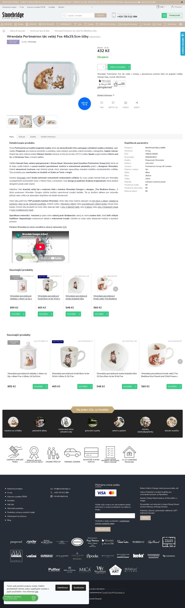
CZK (162, 7)
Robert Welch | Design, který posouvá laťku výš (159, 488)
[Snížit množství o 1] (106, 68)
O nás (22, 7)
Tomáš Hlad (107, 592)
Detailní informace (104, 95)
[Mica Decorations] (85, 570)
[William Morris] (168, 542)
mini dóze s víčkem (100, 201)
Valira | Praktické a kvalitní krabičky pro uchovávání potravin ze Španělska (156, 493)
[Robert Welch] (123, 542)
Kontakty (52, 7)
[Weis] (153, 556)
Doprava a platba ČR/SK (36, 7)
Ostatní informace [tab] (48, 137)
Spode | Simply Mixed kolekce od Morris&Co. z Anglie (158, 499)
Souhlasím (79, 587)
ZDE (65, 227)
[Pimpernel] (16, 542)
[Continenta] (168, 556)
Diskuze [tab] (22, 137)
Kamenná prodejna (9, 7)
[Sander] (31, 542)
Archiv (145, 518)
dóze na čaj (23, 204)
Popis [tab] (11, 137)
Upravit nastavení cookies (115, 589)
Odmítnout (62, 587)
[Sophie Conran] (62, 542)
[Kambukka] (46, 556)
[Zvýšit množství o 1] (106, 65)
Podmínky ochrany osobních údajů (21, 512)
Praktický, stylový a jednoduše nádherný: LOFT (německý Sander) (158, 511)
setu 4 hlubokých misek (108, 207)
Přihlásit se (102, 529)
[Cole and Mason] (62, 556)
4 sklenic (88, 207)
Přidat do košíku (117, 67)
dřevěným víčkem (68, 204)
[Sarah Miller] (77, 556)
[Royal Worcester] (46, 542)
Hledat (100, 15)
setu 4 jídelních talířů (70, 207)
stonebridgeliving (61, 496)
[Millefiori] (130, 570)
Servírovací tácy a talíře (155, 147)
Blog (9, 520)
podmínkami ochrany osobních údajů (112, 522)
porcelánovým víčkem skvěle (94, 204)
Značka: (28, 42)
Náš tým (61, 7)
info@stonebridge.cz (62, 489)
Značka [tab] (33, 137)
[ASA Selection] (16, 556)
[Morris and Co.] (138, 542)
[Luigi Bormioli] (153, 542)
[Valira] (31, 556)
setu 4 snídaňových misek (22, 210)
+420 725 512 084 (61, 492)
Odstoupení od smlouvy (16, 516)
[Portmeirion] (77, 542)
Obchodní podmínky (15, 508)
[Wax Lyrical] (69, 570)
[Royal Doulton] (107, 556)
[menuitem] (19, 24)
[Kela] (138, 556)
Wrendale (21, 178)
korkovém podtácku (37, 204)
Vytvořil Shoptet (95, 599)
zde (36, 591)
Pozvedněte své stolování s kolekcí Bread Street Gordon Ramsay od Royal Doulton (159, 505)
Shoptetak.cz (119, 592)
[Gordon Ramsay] (123, 556)
